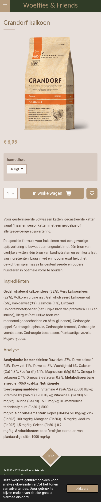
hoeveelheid (16, 160)
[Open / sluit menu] (5, 6)
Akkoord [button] (82, 488)
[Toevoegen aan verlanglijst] (91, 193)
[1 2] (11, 193)
